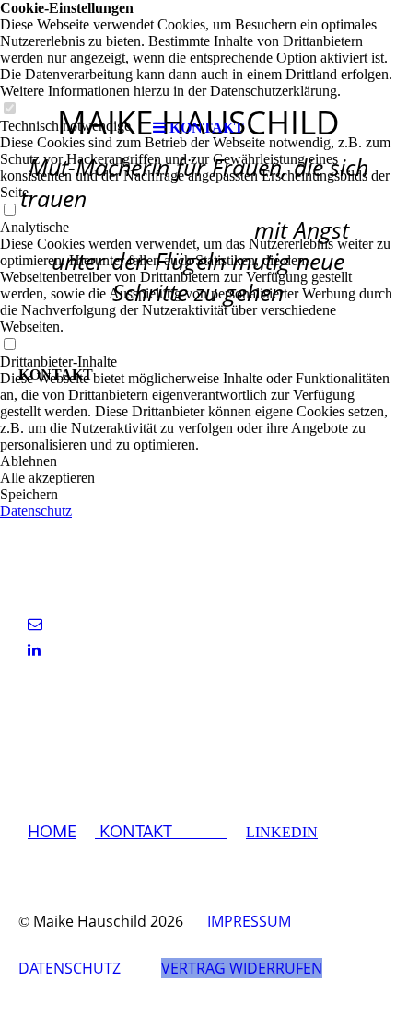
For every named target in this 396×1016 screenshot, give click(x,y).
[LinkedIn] (34, 650)
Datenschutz (36, 511)
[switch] (9, 210)
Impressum (249, 921)
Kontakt (161, 831)
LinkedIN (282, 832)
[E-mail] (35, 624)
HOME (52, 831)
